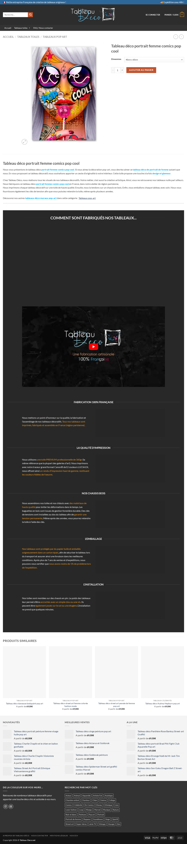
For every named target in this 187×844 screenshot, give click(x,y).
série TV (92, 824)
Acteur (68, 795)
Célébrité (78, 805)
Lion (116, 805)
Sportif (115, 819)
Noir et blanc (71, 814)
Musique (106, 810)
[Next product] (175, 36)
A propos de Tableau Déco (16, 835)
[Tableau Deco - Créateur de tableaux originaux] (93, 14)
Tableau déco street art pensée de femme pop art (116, 704)
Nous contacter (39, 835)
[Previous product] (181, 36)
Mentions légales (59, 835)
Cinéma (103, 800)
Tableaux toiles (20, 28)
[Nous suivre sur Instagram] (5, 806)
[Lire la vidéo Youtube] (93, 346)
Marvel (97, 810)
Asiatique (109, 795)
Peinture (82, 814)
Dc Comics (89, 805)
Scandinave (98, 819)
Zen (118, 824)
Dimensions (116, 59)
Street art (70, 824)
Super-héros (81, 824)
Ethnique (108, 805)
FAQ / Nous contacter (43, 28)
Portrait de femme (73, 819)
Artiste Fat (97, 795)
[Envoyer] (30, 14)
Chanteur (86, 800)
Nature (116, 810)
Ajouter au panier (141, 70)
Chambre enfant (72, 800)
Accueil (7, 28)
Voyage (111, 824)
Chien (94, 800)
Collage (112, 800)
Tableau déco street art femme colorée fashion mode (70, 704)
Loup (81, 810)
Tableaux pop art (55, 36)
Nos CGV (74, 835)
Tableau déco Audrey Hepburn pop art (162, 703)
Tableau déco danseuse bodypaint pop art (24, 703)
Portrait (100, 814)
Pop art (92, 814)
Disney (99, 805)
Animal (77, 795)
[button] (153, 14)
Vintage (102, 824)
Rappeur (87, 819)
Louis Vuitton (71, 810)
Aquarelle (86, 795)
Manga (89, 810)
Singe (107, 819)
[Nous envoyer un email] (10, 806)
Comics (69, 805)
